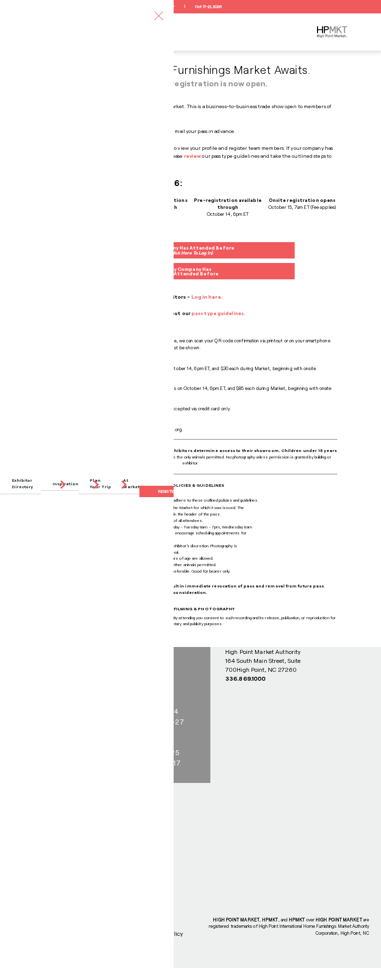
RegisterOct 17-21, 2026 (190, 6)
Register (167, 491)
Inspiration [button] (65, 483)
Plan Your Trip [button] (100, 483)
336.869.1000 (245, 678)
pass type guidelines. (218, 313)
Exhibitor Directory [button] (22, 483)
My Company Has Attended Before (190, 250)
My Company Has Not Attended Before (190, 271)
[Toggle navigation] (159, 15)
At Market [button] (131, 483)
